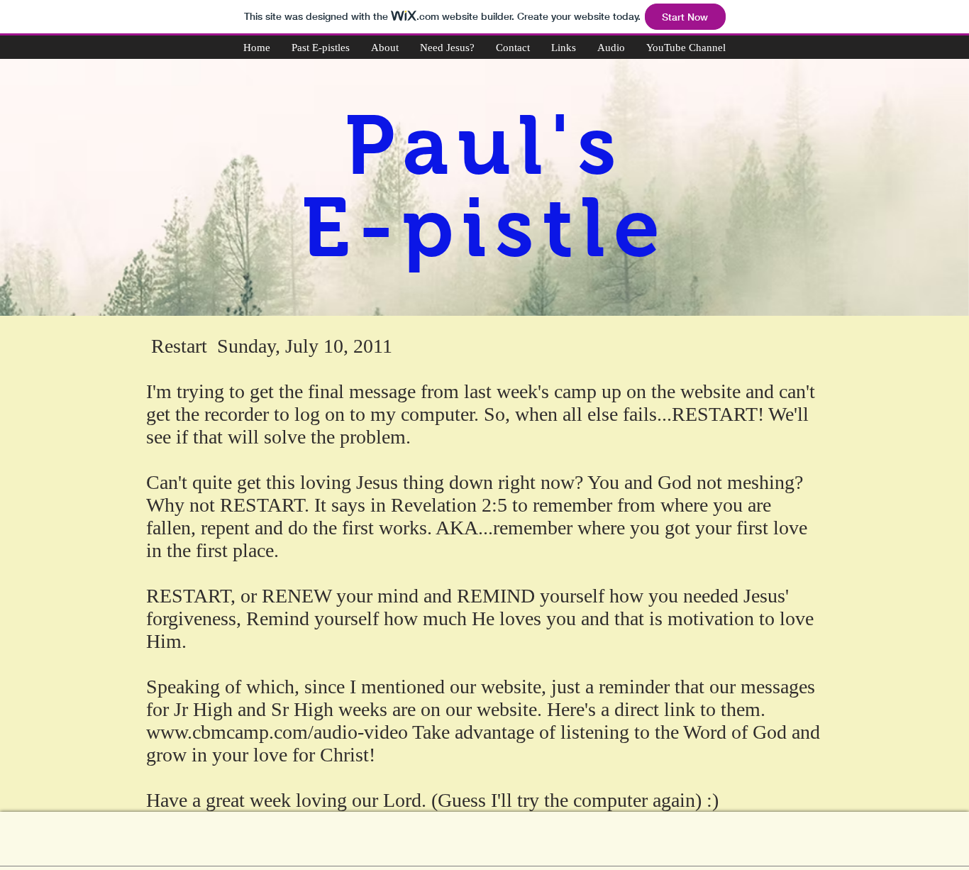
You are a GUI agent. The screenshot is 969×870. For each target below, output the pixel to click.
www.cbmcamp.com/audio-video (277, 732)
